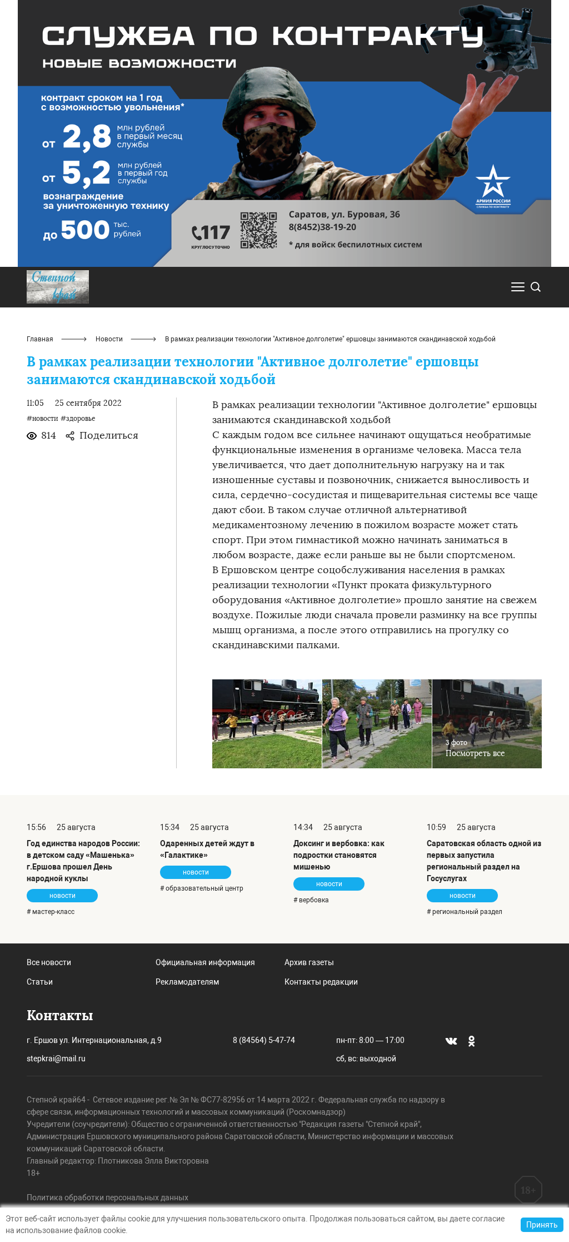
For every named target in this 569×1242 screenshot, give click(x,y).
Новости (109, 339)
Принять (542, 1224)
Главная (40, 339)
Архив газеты (309, 962)
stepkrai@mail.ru (56, 1058)
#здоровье (78, 419)
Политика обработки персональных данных (107, 1197)
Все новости (49, 962)
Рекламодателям (187, 981)
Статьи (40, 981)
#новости (42, 419)
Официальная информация (205, 962)
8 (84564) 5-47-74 (264, 1040)
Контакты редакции (321, 981)
